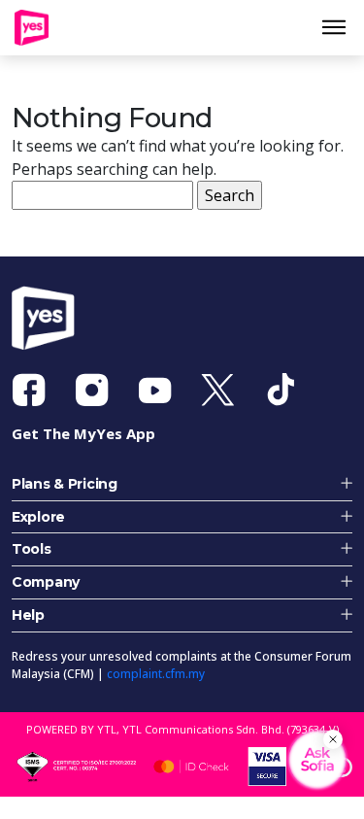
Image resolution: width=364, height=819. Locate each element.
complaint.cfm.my (156, 681)
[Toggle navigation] (341, 31)
